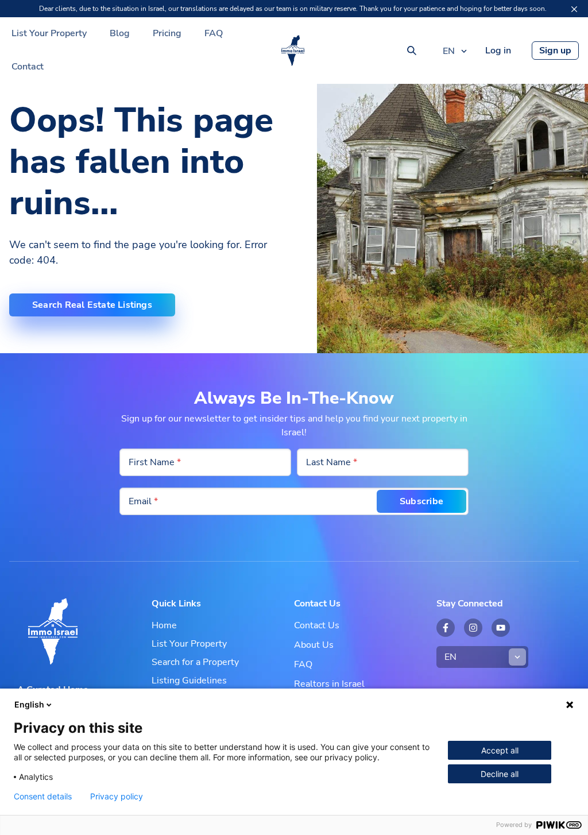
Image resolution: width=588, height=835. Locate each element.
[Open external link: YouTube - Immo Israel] (501, 627)
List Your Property (49, 33)
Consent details (43, 796)
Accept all (500, 750)
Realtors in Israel (329, 684)
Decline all (500, 774)
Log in (498, 50)
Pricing (167, 33)
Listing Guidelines (189, 680)
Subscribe (421, 501)
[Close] (574, 9)
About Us (314, 645)
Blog (120, 33)
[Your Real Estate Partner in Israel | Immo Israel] (292, 50)
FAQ (213, 33)
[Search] (411, 50)
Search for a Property (195, 662)
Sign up (555, 50)
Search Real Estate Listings (92, 305)
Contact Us (316, 625)
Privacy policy (116, 796)
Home (164, 625)
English (29, 704)
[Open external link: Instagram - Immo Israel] (473, 627)
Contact (27, 66)
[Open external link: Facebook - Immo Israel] (445, 627)
